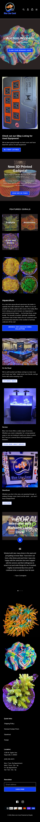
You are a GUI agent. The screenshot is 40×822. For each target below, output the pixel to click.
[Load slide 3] (22, 591)
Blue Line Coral (16, 815)
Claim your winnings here (20, 50)
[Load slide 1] (18, 591)
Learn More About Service (14, 444)
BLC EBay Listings (11, 149)
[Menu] (36, 9)
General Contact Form (11, 729)
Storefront (7, 734)
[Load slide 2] (20, 591)
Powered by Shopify (27, 815)
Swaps (6, 740)
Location (6, 503)
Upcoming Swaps (9, 381)
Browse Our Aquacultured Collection (20, 328)
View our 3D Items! (20, 193)
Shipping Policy (9, 723)
